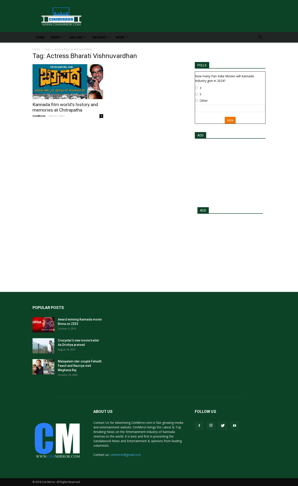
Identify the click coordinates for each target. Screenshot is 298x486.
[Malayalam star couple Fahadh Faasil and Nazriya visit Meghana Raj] (43, 366)
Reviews (99, 37)
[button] (260, 38)
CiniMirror (39, 115)
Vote (230, 120)
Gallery (76, 37)
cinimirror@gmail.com (125, 455)
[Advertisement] (230, 171)
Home (40, 37)
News (55, 37)
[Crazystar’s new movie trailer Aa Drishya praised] (43, 345)
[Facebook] (199, 425)
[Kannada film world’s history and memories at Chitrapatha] (68, 81)
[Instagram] (211, 425)
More (120, 37)
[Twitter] (222, 425)
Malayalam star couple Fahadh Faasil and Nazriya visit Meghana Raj (80, 366)
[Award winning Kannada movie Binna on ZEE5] (43, 325)
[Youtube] (234, 425)
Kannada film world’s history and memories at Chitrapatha (65, 107)
